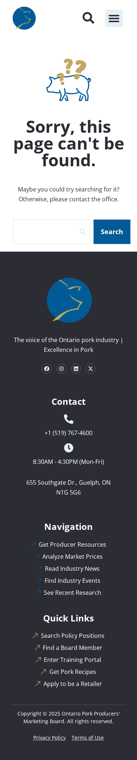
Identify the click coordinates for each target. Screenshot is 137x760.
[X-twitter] (90, 369)
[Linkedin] (76, 369)
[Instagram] (61, 369)
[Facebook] (47, 369)
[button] (114, 18)
